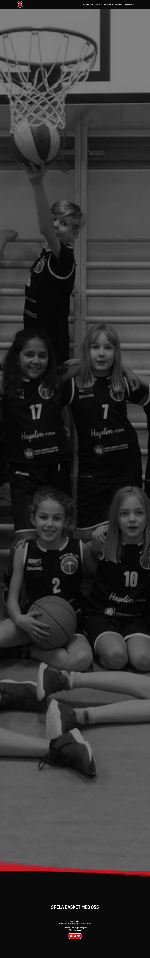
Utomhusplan (129, 4)
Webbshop (118, 4)
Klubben (98, 4)
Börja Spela (108, 4)
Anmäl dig (75, 936)
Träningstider (88, 4)
